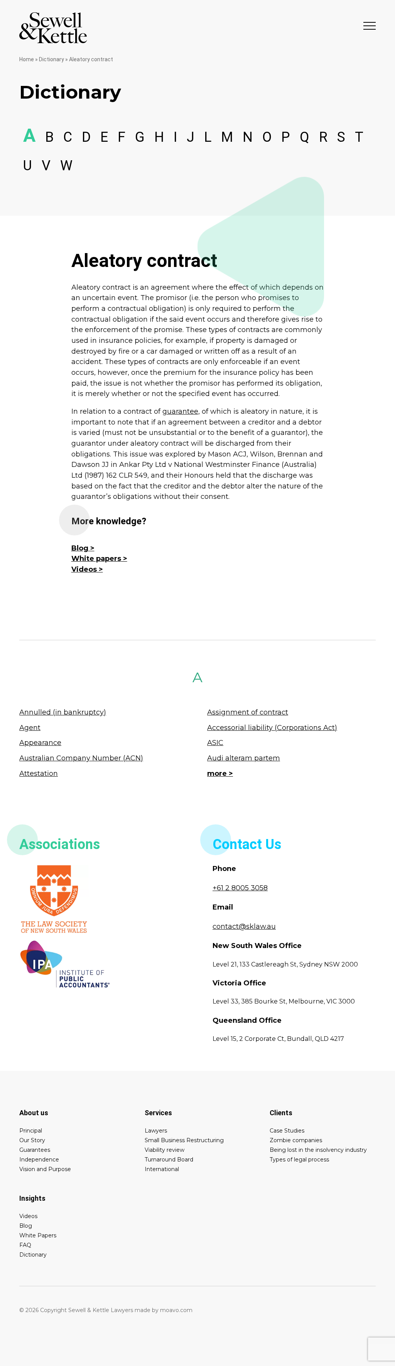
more (217, 773)
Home (26, 59)
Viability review (164, 1149)
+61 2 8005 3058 (240, 888)
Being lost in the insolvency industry (318, 1149)
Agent (30, 727)
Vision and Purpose (45, 1169)
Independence (39, 1159)
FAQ (25, 1245)
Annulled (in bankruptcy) (62, 712)
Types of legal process (299, 1159)
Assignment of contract (247, 712)
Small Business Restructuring (184, 1140)
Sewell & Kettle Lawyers (53, 27)
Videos (84, 569)
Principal (30, 1130)
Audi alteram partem (243, 758)
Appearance (40, 742)
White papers (96, 558)
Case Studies (287, 1130)
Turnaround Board (169, 1159)
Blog (79, 548)
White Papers (37, 1235)
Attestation (38, 773)
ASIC (215, 742)
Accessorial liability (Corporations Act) (272, 727)
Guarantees (34, 1149)
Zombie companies (296, 1140)
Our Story (32, 1140)
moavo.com (176, 1310)
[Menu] (369, 25)
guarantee (180, 411)
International (162, 1169)
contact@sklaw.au (244, 926)
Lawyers (156, 1130)
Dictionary (51, 59)
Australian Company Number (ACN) (81, 758)
